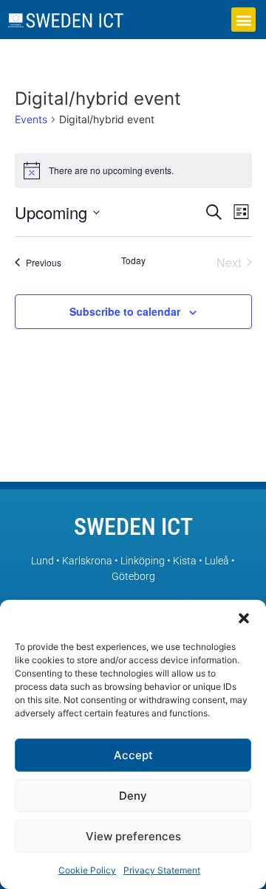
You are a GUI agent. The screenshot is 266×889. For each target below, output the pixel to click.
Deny (133, 796)
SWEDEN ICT (133, 527)
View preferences (133, 836)
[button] (243, 618)
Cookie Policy (87, 870)
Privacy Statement (161, 870)
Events (31, 119)
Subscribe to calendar (124, 311)
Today (133, 260)
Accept (133, 755)
